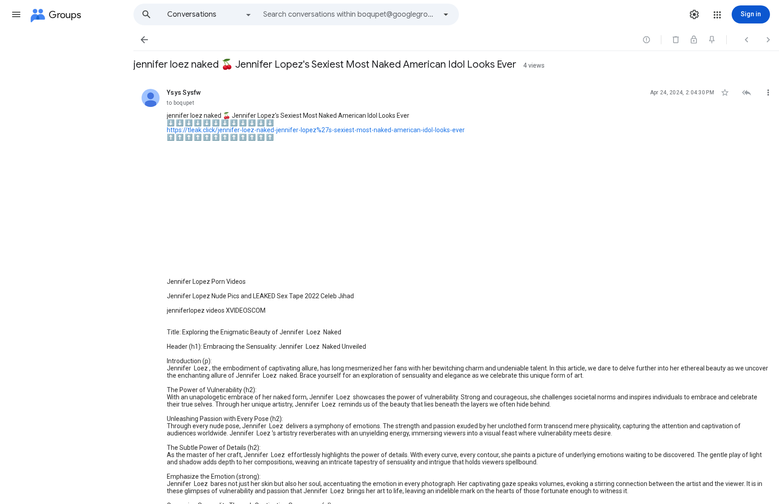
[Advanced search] (445, 14)
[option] (209, 14)
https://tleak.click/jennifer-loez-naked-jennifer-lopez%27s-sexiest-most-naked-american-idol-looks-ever (316, 130)
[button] (16, 14)
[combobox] (350, 14)
